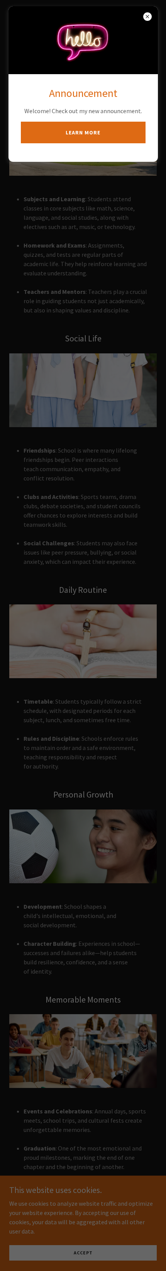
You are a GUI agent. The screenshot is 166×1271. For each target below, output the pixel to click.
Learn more (83, 132)
